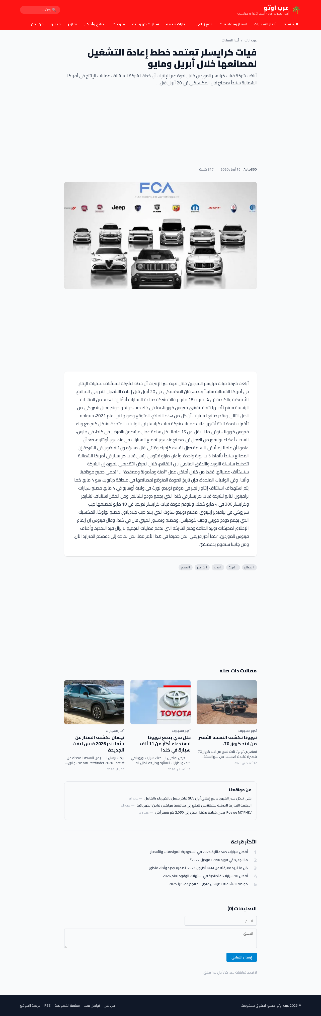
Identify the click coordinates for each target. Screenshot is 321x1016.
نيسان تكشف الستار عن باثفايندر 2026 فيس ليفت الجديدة (98, 743)
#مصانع (249, 567)
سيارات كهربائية (145, 24)
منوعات (119, 24)
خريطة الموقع (30, 1005)
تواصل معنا (92, 1005)
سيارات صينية (177, 24)
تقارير (72, 24)
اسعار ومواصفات (233, 24)
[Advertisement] (160, 128)
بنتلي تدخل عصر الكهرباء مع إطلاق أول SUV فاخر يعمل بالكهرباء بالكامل (198, 798)
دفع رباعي (204, 24)
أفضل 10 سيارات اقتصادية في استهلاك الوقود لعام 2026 (205, 876)
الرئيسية (291, 24)
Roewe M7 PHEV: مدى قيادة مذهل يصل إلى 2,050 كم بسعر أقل (203, 812)
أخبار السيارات (265, 24)
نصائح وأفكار (95, 24)
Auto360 (250, 169)
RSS (47, 1005)
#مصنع (185, 567)
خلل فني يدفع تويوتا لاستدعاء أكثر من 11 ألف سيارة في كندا (165, 743)
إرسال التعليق (241, 957)
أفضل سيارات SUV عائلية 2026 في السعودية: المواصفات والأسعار (199, 851)
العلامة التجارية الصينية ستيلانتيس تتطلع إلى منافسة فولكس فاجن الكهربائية (194, 805)
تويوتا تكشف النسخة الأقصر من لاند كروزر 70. (228, 740)
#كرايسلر (202, 567)
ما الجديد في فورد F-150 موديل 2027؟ (219, 860)
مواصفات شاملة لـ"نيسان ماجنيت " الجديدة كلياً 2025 (208, 884)
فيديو (56, 24)
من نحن (37, 24)
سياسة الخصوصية (67, 1005)
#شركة (233, 567)
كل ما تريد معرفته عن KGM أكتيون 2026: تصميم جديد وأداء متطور (198, 868)
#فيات (218, 567)
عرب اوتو (251, 40)
